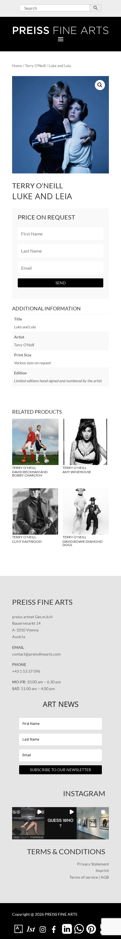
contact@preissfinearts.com (36, 654)
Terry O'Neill (35, 65)
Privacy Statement (93, 864)
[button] (100, 85)
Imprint (102, 870)
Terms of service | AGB (89, 877)
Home (17, 65)
